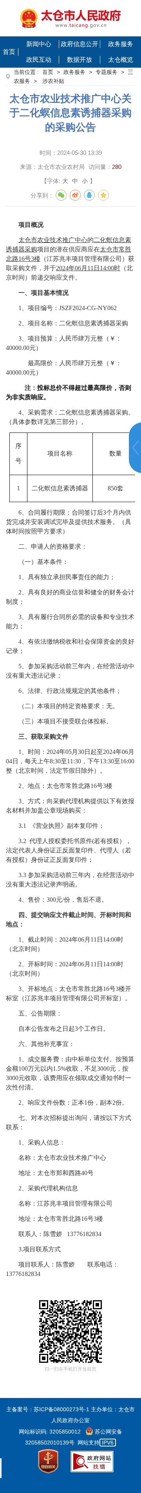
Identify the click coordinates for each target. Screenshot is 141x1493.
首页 (9, 51)
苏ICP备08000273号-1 (61, 1409)
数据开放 (79, 59)
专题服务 (107, 72)
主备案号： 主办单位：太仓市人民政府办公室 (70, 1414)
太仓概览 (120, 59)
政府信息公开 (79, 44)
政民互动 (38, 59)
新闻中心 (38, 44)
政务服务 (120, 44)
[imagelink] (70, 18)
